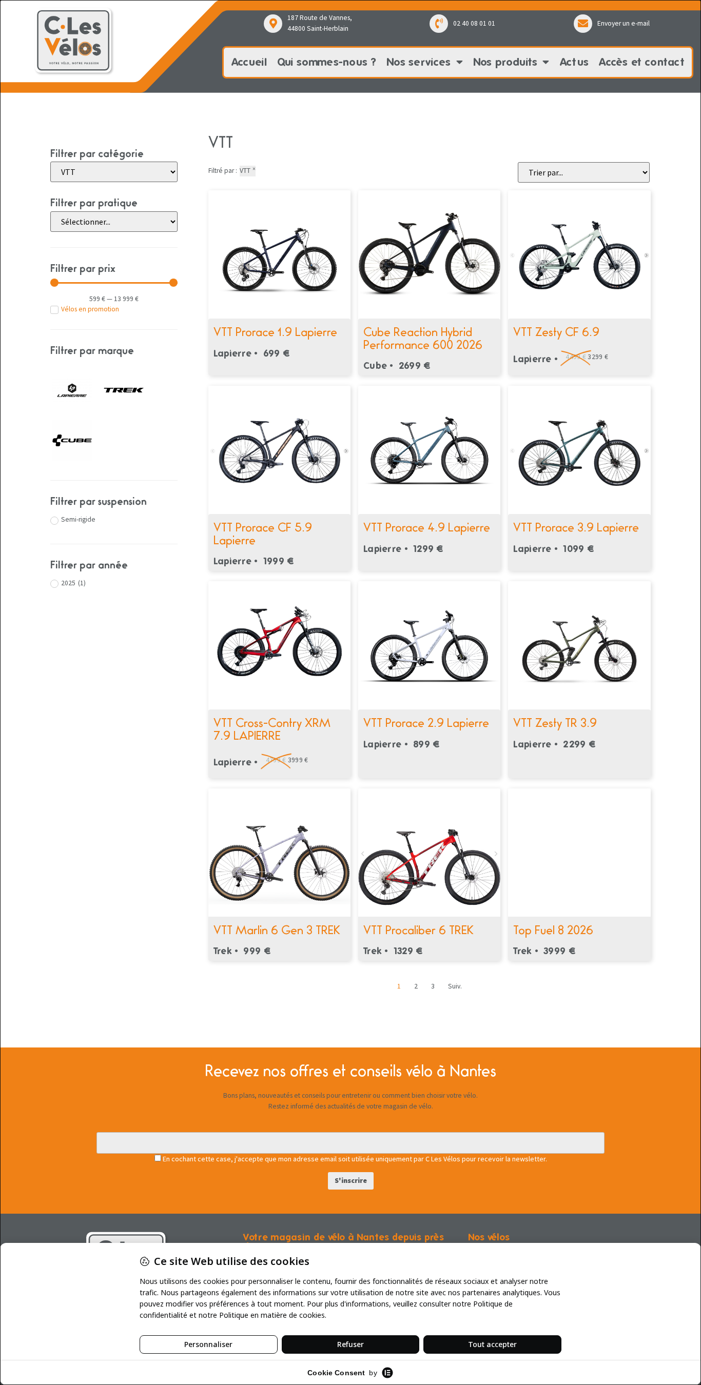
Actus (574, 62)
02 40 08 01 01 (474, 23)
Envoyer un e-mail (623, 23)
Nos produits (505, 62)
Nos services (418, 62)
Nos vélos (489, 1237)
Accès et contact (642, 62)
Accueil (249, 62)
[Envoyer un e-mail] (583, 23)
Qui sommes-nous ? (326, 62)
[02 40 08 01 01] (439, 23)
